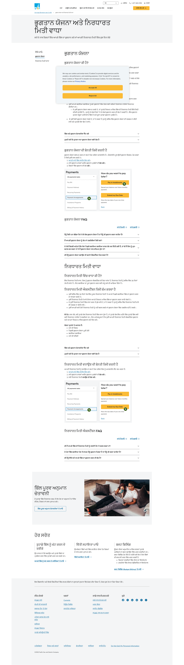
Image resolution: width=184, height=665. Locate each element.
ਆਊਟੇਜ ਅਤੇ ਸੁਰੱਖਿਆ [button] (71, 8)
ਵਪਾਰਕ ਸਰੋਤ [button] (100, 8)
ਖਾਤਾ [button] (61, 8)
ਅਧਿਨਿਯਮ (67, 646)
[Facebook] (123, 600)
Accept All (93, 88)
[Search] (116, 3)
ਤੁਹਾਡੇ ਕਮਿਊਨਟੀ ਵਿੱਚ (41, 632)
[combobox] (110, 3)
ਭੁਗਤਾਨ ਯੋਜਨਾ (40, 56)
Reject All (93, 96)
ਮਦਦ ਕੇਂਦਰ (96, 604)
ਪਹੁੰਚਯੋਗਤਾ (38, 646)
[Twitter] (127, 600)
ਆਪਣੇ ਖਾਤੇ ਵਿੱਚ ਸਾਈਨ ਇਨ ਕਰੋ (79, 160)
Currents (67, 600)
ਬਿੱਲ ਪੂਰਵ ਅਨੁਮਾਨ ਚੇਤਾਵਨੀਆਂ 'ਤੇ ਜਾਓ (50, 509)
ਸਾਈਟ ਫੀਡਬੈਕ (98, 609)
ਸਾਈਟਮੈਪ (102, 646)
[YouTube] (137, 600)
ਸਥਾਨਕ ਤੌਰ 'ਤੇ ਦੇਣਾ (40, 609)
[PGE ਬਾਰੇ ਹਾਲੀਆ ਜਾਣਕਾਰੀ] (146, 600)
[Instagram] (141, 600)
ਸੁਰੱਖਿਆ (91, 646)
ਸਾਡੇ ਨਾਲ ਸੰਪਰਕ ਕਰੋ (99, 600)
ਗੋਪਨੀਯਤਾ (79, 646)
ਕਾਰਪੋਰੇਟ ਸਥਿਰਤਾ (70, 609)
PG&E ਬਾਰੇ (38, 600)
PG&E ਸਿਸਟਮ (39, 628)
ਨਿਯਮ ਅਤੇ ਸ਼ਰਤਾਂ (53, 646)
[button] (124, 3)
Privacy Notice (80, 81)
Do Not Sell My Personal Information (125, 646)
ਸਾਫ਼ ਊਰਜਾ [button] (110, 8)
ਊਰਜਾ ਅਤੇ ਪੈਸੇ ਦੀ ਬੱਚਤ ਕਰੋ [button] (87, 8)
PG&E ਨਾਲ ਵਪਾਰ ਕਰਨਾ (101, 613)
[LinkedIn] (132, 600)
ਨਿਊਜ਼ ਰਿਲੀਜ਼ (68, 604)
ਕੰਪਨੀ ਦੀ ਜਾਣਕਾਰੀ (40, 604)
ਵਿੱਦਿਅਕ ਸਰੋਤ (39, 613)
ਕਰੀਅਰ (37, 624)
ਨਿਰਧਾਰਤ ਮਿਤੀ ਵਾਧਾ (42, 61)
